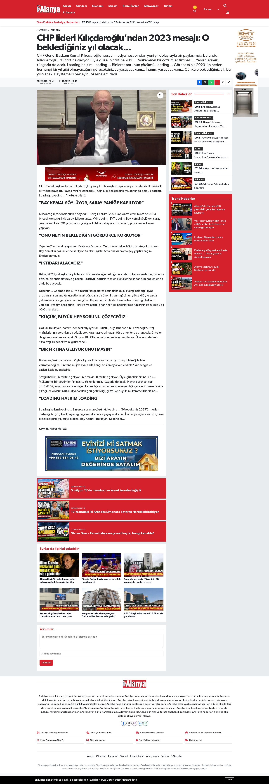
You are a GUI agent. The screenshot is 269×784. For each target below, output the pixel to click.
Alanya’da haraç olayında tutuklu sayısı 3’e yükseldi (208, 124)
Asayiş (67, 6)
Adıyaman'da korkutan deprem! (211, 186)
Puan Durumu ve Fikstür (52, 740)
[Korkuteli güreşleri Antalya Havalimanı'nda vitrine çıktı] (59, 599)
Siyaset (113, 6)
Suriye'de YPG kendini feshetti (211, 170)
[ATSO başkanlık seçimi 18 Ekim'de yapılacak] (143, 599)
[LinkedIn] (140, 723)
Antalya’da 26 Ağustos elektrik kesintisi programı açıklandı (211, 140)
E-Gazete (69, 12)
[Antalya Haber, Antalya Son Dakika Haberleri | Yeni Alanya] (48, 9)
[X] (129, 723)
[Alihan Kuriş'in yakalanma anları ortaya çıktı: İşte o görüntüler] (59, 565)
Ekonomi (97, 6)
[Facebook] (123, 723)
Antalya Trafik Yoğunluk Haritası (205, 733)
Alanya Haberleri (203, 102)
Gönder (46, 662)
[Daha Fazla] (217, 82)
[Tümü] (228, 94)
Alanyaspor (151, 6)
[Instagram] (134, 723)
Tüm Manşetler (97, 740)
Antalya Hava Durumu (101, 733)
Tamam (229, 779)
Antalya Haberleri (204, 133)
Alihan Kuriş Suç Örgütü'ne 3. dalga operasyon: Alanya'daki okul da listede (210, 109)
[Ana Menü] (226, 12)
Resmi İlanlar (131, 6)
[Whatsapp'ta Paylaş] (211, 82)
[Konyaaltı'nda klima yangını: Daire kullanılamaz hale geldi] (101, 599)
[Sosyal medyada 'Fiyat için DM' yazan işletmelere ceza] (143, 565)
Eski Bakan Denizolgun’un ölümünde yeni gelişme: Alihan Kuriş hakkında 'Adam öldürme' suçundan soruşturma (211, 155)
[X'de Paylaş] (205, 82)
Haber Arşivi (195, 740)
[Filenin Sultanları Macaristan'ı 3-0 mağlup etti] (101, 565)
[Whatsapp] (145, 723)
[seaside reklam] (101, 453)
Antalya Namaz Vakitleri (152, 733)
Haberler (42, 30)
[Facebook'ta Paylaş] (199, 82)
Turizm (168, 6)
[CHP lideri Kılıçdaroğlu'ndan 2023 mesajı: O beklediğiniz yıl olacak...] (101, 127)
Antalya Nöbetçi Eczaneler (54, 733)
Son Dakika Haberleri (149, 740)
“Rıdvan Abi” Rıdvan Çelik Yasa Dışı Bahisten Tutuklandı (117, 22)
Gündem (81, 6)
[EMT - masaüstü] (245, 70)
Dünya (198, 164)
